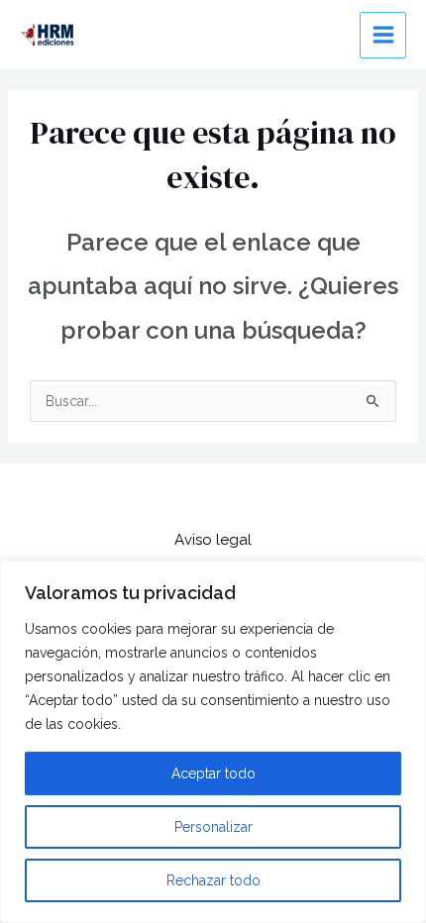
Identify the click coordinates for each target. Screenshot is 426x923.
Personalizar (213, 827)
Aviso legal (213, 540)
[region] (213, 742)
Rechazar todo (213, 880)
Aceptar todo (213, 773)
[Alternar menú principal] (383, 35)
